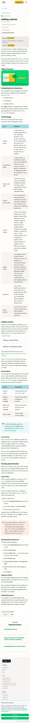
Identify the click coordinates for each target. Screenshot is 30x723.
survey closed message (10, 380)
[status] (15, 41)
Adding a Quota (6, 30)
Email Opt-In (5, 699)
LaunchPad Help (6, 681)
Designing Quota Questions (9, 24)
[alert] (15, 527)
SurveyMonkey (5, 667)
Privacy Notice (23, 709)
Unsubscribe (5, 695)
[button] (15, 340)
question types (5, 95)
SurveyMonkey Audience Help (9, 683)
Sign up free (19, 2)
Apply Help (4, 688)
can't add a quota (9, 359)
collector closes (22, 59)
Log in (4, 45)
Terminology (5, 27)
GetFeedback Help (6, 679)
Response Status (23, 580)
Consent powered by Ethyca (22, 721)
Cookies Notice (5, 711)
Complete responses (21, 493)
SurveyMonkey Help (6, 678)
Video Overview (6, 22)
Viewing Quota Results (8, 32)
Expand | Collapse (6, 336)
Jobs (3, 670)
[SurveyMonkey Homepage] (3, 2)
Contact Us (4, 697)
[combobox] (6, 661)
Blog (3, 672)
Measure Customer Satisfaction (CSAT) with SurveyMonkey (14, 638)
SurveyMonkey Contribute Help (9, 685)
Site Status (4, 694)
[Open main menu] (26, 2)
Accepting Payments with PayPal (14, 646)
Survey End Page (20, 393)
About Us (4, 669)
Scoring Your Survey (10, 629)
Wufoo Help (5, 686)
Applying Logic (6, 13)
